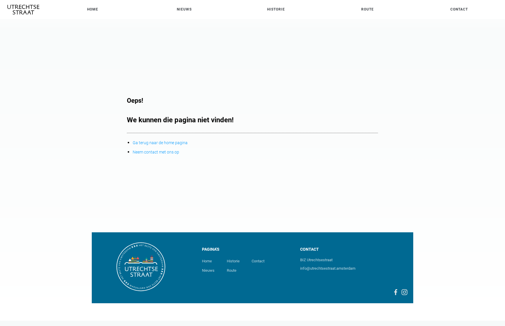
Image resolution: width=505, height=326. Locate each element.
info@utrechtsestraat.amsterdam (327, 268)
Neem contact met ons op (156, 152)
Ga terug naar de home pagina (160, 142)
